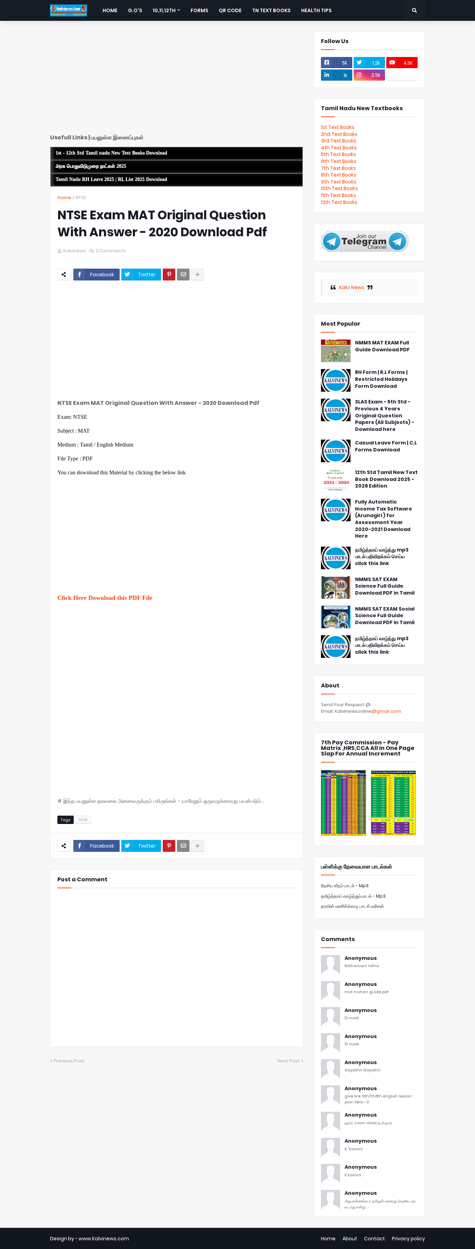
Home (64, 197)
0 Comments (111, 250)
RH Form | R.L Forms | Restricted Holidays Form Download (381, 379)
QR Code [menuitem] (230, 10)
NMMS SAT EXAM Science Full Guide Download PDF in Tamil (384, 586)
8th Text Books (338, 174)
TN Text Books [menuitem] (271, 10)
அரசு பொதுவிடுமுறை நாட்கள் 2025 (91, 166)
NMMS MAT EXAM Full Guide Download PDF (382, 346)
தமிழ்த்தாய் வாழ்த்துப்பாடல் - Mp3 (353, 896)
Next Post (288, 1061)
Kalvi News (351, 287)
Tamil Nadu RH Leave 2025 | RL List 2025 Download (111, 179)
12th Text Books (339, 202)
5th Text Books (338, 154)
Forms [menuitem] (199, 10)
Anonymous (361, 958)
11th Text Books (338, 195)
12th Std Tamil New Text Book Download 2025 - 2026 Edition (386, 479)
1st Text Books (337, 127)
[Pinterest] (169, 274)
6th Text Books (338, 161)
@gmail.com (386, 711)
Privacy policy (408, 1238)
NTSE (80, 197)
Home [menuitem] (110, 10)
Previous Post (69, 1061)
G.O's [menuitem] (135, 10)
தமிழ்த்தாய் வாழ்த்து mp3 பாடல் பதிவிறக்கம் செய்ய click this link (382, 557)
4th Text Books (339, 147)
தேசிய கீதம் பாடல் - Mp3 (345, 885)
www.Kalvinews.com (104, 1238)
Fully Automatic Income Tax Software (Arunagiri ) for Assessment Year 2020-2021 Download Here (383, 519)
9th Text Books (338, 181)
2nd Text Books (339, 134)
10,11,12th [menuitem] (164, 10)
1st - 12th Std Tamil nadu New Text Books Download (111, 153)
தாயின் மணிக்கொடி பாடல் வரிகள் (352, 906)
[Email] (183, 274)
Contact (374, 1238)
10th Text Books (339, 188)
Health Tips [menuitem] (316, 10)
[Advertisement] (176, 80)
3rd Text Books (338, 140)
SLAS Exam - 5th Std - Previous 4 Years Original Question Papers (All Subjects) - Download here (384, 415)
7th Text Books (338, 168)
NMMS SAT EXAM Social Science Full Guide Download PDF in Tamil (384, 616)
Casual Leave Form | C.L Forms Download (386, 446)
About (350, 1238)
